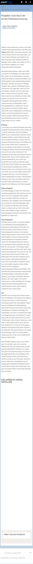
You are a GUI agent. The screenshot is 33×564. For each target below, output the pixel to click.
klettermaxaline (8, 28)
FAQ (20, 558)
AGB (24, 558)
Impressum (15, 558)
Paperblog (8, 553)
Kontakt (3, 558)
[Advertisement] (16, 457)
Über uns (8, 558)
